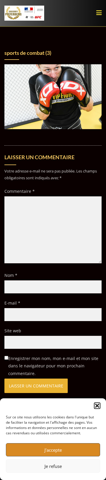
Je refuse (53, 466)
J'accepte (53, 450)
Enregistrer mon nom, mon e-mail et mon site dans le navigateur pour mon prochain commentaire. (53, 366)
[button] (97, 406)
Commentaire (19, 191)
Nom (10, 275)
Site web (12, 330)
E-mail (12, 303)
